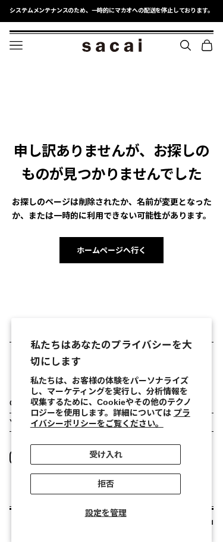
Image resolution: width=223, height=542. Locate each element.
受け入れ (106, 454)
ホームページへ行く (111, 250)
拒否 (106, 483)
